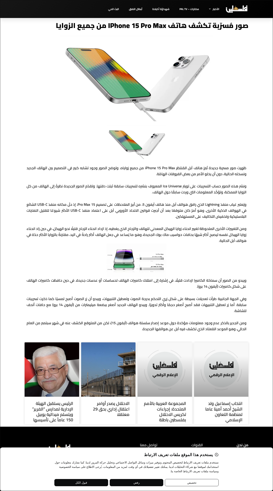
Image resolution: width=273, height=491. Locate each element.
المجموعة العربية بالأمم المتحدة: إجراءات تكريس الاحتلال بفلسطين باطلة (165, 412)
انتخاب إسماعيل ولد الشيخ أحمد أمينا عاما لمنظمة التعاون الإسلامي (223, 412)
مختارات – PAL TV (189, 9)
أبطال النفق (135, 9)
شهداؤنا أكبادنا (160, 9)
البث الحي (113, 9)
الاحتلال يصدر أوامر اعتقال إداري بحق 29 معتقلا (111, 409)
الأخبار (216, 9)
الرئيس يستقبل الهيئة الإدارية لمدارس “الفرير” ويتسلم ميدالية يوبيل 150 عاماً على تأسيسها (52, 412)
